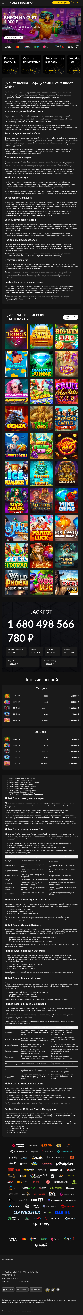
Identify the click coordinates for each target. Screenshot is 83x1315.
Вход (75, 3)
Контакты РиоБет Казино (15, 1282)
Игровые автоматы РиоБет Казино (20, 1272)
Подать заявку (14, 37)
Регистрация (61, 3)
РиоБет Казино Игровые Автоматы (22, 786)
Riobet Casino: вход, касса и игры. (22, 778)
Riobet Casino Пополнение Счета (21, 792)
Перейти (11, 70)
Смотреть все (70, 317)
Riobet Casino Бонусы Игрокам (21, 788)
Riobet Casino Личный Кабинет (21, 784)
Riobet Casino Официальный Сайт (22, 780)
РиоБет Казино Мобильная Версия (22, 790)
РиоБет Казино (20, 2)
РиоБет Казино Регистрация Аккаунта (24, 782)
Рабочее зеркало (10, 1278)
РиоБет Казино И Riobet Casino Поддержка (26, 794)
